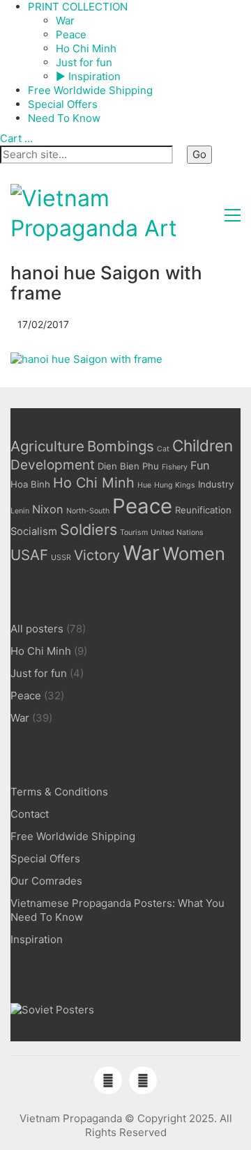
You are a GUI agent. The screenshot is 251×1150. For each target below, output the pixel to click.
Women (193, 553)
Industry (216, 484)
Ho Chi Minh (86, 48)
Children (202, 445)
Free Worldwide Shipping (90, 90)
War (65, 20)
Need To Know (64, 118)
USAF (29, 555)
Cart (16, 138)
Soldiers (88, 529)
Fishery (175, 467)
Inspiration (36, 939)
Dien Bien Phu (128, 466)
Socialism (33, 531)
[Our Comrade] (52, 1010)
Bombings (120, 446)
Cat (163, 448)
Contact (29, 814)
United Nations (177, 532)
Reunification (203, 509)
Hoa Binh (30, 484)
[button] (233, 215)
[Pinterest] (108, 1080)
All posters (36, 628)
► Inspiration (88, 76)
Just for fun (84, 62)
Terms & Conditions (59, 791)
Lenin (19, 510)
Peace (71, 34)
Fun (200, 465)
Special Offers (63, 104)
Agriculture (47, 446)
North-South (87, 510)
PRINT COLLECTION (78, 6)
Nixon (47, 509)
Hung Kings (174, 485)
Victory (97, 555)
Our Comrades (46, 880)
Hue (144, 485)
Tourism (134, 532)
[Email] (143, 1080)
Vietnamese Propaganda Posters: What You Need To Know (117, 910)
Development (52, 465)
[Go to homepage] (115, 215)
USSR (61, 557)
